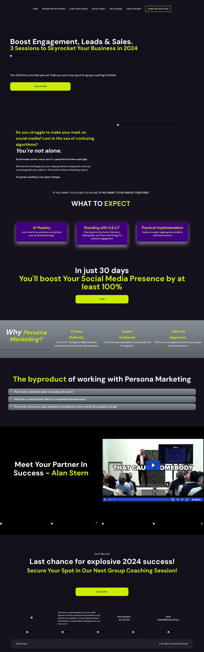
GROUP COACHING (134, 9)
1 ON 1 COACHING (115, 9)
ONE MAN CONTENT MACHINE (53, 9)
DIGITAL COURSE (98, 9)
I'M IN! (102, 299)
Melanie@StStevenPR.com (168, 619)
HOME (35, 9)
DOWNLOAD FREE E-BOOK (158, 9)
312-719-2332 (124, 619)
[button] (96, 522)
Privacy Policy (21, 644)
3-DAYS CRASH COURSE (78, 9)
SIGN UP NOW (40, 86)
